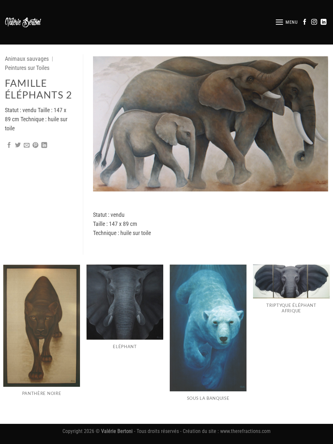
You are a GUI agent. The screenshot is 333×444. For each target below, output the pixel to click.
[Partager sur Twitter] (18, 145)
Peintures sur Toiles (27, 68)
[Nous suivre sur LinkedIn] (323, 22)
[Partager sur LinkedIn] (44, 145)
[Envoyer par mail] (27, 145)
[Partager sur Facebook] (9, 145)
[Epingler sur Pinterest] (35, 145)
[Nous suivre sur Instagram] (314, 22)
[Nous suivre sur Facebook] (305, 22)
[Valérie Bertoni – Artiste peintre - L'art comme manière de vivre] (23, 22)
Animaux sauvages (27, 59)
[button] (286, 22)
